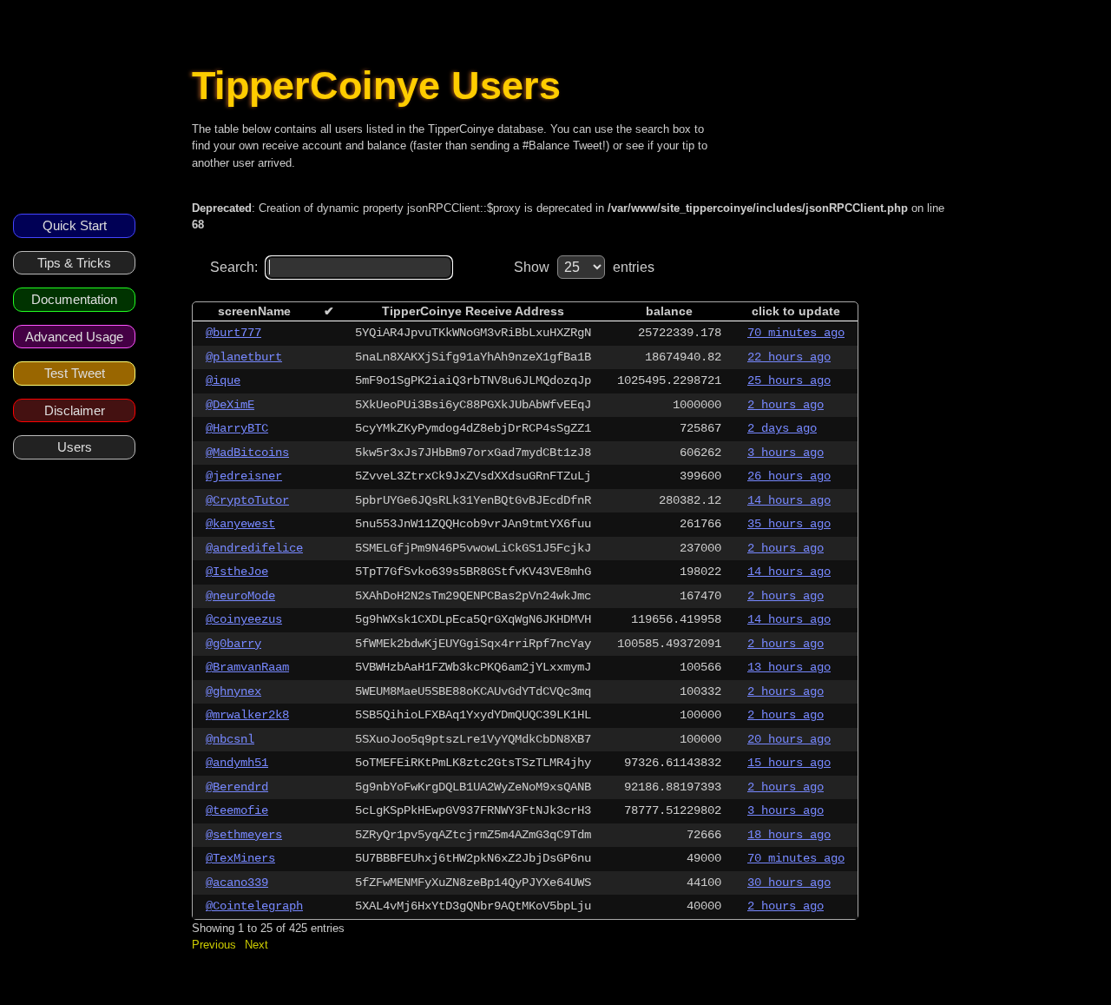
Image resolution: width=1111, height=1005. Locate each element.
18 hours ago (789, 835)
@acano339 (237, 882)
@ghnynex (233, 691)
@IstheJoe (237, 572)
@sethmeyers (244, 835)
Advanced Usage (74, 336)
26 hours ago (789, 476)
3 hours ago (785, 453)
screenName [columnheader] (254, 311)
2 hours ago (785, 405)
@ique (223, 380)
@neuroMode (240, 596)
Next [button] (256, 944)
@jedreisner (244, 476)
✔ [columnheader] (329, 311)
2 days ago (782, 428)
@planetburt (244, 357)
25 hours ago (789, 380)
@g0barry (233, 644)
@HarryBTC (237, 428)
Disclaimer (74, 410)
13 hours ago (789, 667)
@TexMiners (240, 858)
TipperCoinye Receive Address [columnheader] (473, 311)
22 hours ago (789, 357)
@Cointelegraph (254, 906)
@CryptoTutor (247, 500)
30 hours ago (789, 882)
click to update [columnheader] (796, 311)
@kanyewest (240, 524)
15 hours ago (789, 763)
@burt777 (233, 333)
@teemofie (237, 810)
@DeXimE (230, 405)
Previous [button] (214, 944)
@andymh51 (237, 763)
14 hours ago (789, 500)
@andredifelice (254, 548)
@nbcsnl (230, 739)
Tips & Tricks (74, 262)
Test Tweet (74, 373)
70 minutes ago (796, 333)
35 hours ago (789, 524)
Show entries (584, 267)
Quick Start (75, 225)
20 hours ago (789, 739)
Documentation (74, 299)
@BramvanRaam (247, 667)
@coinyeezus (244, 619)
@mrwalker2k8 (247, 715)
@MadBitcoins (247, 453)
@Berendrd (237, 787)
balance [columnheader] (669, 311)
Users (74, 447)
